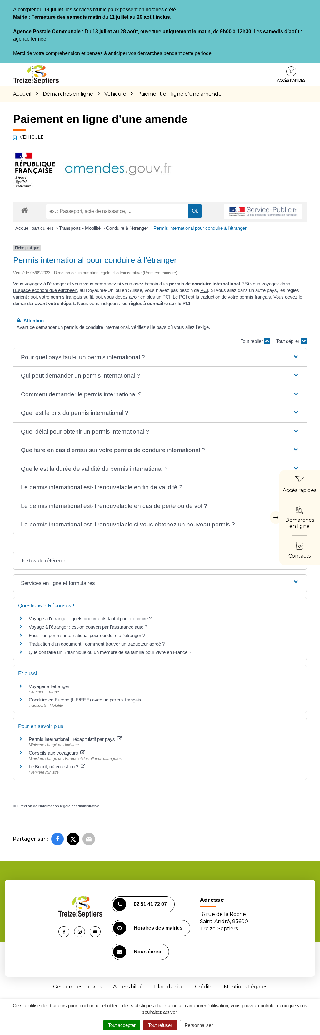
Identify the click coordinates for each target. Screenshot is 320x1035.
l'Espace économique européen (45, 290)
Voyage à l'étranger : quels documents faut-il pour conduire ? (90, 618)
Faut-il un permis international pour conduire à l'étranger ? (87, 635)
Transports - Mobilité (80, 228)
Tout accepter (122, 1025)
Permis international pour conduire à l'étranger (200, 228)
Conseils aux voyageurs (54, 753)
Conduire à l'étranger (127, 228)
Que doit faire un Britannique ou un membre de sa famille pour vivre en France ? (110, 652)
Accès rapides (291, 80)
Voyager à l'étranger (49, 686)
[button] (159, 357)
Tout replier (252, 341)
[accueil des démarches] (25, 210)
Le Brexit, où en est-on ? (54, 766)
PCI (204, 290)
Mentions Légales (245, 987)
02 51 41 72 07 (150, 904)
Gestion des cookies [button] (77, 987)
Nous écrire (147, 951)
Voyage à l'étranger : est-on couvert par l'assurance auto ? (88, 627)
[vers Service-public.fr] (263, 211)
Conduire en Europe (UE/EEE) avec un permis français (85, 699)
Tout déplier (288, 341)
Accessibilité (128, 987)
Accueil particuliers (35, 228)
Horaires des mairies (158, 928)
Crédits (203, 987)
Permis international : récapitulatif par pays (72, 739)
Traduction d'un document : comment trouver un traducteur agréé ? (97, 643)
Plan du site (169, 987)
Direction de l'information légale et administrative (58, 806)
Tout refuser (160, 1025)
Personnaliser (199, 1025)
